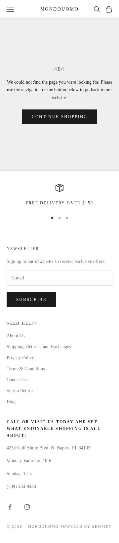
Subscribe (31, 299)
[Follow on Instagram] (27, 507)
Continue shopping (60, 116)
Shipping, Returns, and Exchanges (39, 346)
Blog (11, 401)
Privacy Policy (20, 357)
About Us (15, 335)
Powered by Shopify (86, 526)
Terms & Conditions (26, 368)
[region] (59, 195)
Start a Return (20, 390)
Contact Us (17, 379)
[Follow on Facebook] (10, 507)
